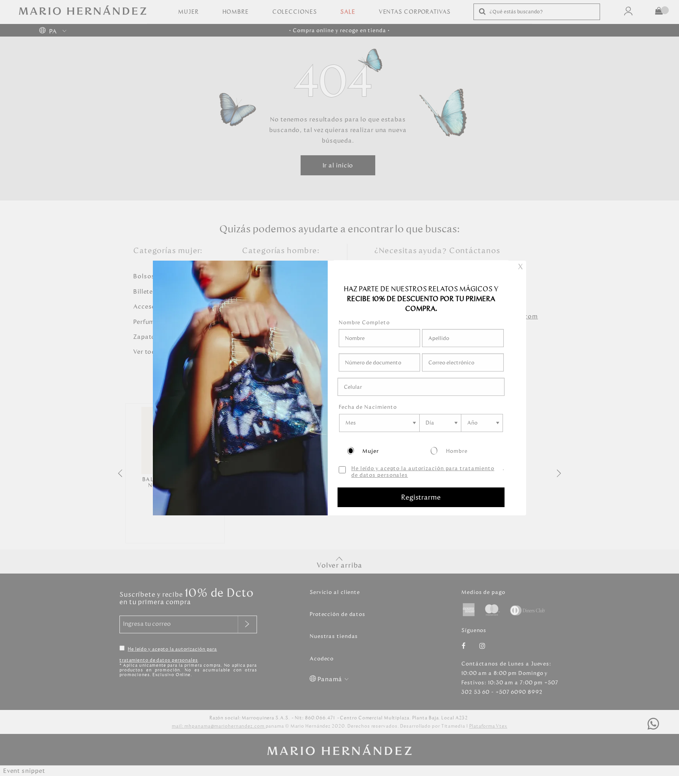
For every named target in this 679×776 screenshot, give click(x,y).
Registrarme (421, 497)
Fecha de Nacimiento (368, 407)
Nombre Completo (364, 322)
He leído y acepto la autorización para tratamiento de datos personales (422, 472)
